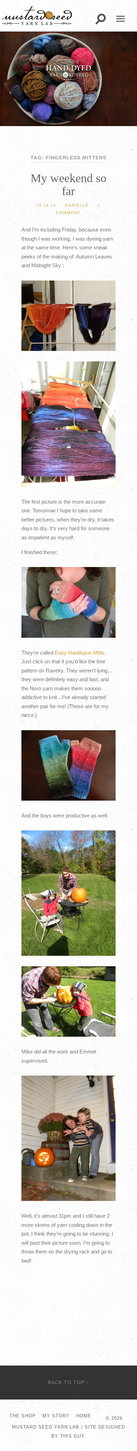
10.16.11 (46, 205)
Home (83, 1415)
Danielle (77, 205)
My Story (56, 1415)
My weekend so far (68, 185)
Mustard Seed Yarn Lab (45, 1427)
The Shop (22, 1415)
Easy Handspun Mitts (79, 653)
